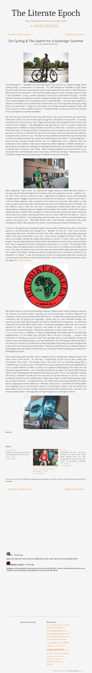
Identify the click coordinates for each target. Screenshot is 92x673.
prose (59, 653)
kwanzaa (56, 639)
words (62, 662)
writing (49, 664)
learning (50, 643)
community (57, 627)
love (66, 642)
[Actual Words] (19, 454)
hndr (80, 671)
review (49, 656)
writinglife (25, 479)
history (67, 634)
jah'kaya (50, 639)
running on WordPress (59, 671)
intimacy (67, 636)
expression (56, 630)
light (58, 643)
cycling (39, 479)
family (65, 631)
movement (53, 479)
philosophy (50, 653)
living (61, 643)
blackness (56, 625)
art (47, 625)
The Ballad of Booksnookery (18, 34)
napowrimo (55, 649)
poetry (56, 653)
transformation (53, 661)
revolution (54, 656)
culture (64, 628)
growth (58, 633)
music (62, 645)
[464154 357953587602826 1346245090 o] (46, 187)
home (48, 636)
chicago (49, 627)
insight (62, 636)
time (61, 659)
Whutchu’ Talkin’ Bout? (46, 25)
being (50, 625)
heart (62, 634)
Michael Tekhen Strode (51, 44)
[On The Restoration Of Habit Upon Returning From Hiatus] (45, 457)
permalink (9, 481)
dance (49, 631)
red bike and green (69, 479)
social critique (62, 656)
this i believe (55, 659)
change (61, 625)
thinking (49, 659)
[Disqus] (46, 521)
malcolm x (50, 646)
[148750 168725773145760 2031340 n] (46, 308)
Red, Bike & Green (23, 260)
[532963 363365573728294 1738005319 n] (46, 428)
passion (59, 479)
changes (67, 625)
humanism (55, 636)
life (54, 642)
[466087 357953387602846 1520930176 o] (46, 81)
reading (65, 653)
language (63, 639)
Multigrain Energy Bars (75, 34)
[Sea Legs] (74, 458)
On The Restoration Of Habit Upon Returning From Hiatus (45, 468)
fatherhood (50, 634)
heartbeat (45, 479)
